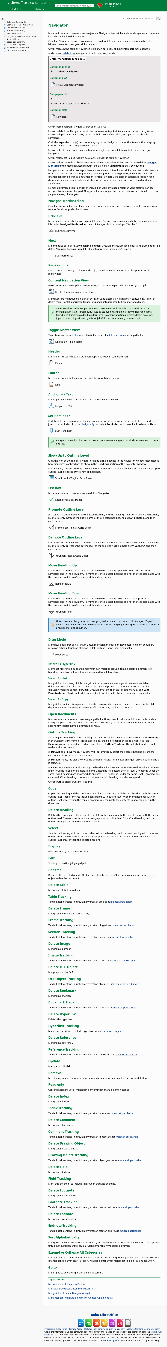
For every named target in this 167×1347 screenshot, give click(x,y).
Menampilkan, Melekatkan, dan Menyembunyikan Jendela (80, 1297)
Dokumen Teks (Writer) (17, 22)
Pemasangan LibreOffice (18, 47)
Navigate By (87, 424)
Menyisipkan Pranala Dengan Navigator (70, 1293)
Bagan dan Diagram (16, 41)
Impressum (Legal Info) (55, 1328)
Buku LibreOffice (104, 1314)
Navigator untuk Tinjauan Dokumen (68, 1284)
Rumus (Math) (13, 39)
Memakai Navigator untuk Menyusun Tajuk (72, 1288)
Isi (2, 19)
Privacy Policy (75, 1328)
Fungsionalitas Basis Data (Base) (21, 36)
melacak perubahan (121, 901)
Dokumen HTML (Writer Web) (20, 24)
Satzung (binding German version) (143, 1328)
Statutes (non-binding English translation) (104, 1328)
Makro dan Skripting (16, 44)
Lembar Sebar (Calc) (16, 27)
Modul (14, 9)
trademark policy (111, 1340)
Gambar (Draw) (14, 33)
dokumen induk (117, 335)
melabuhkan (69, 53)
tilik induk (79, 335)
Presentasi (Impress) (16, 30)
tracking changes (111, 1031)
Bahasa (39, 9)
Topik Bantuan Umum (16, 50)
